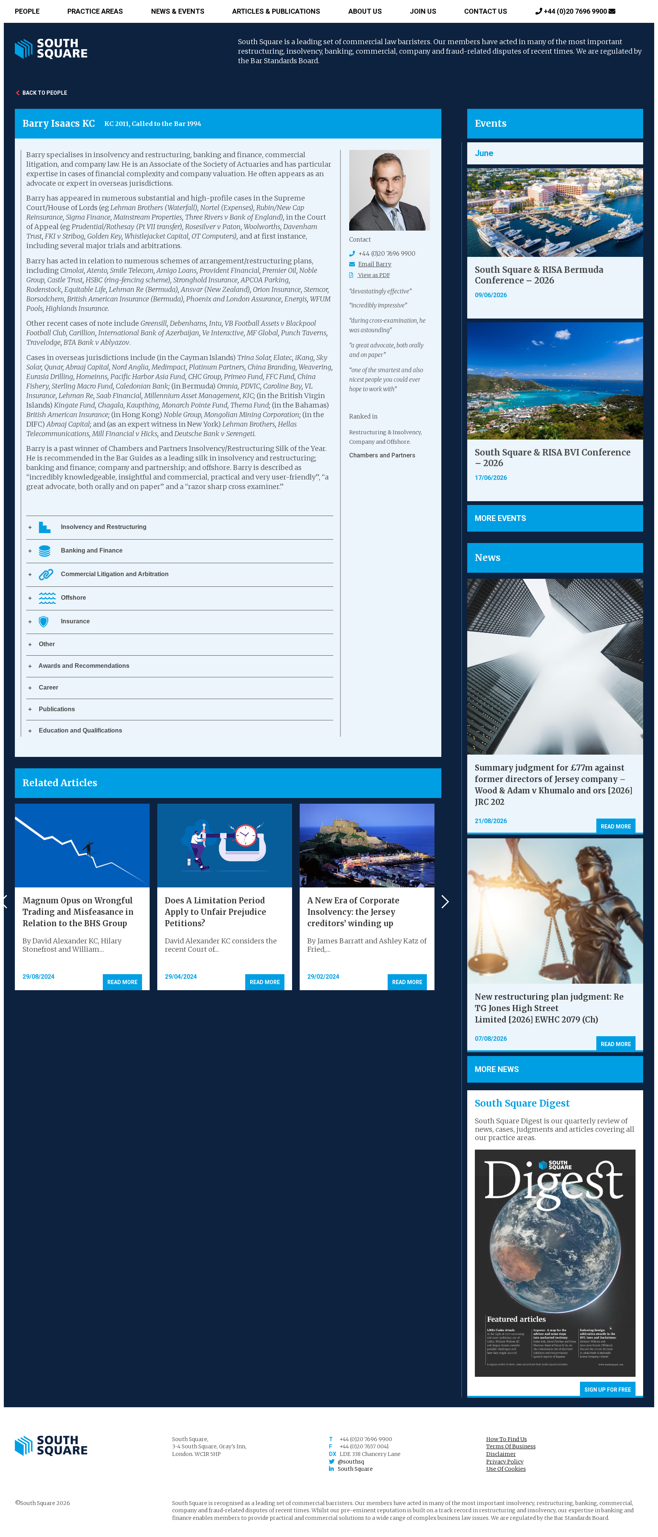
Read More (122, 982)
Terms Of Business (511, 1446)
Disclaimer (501, 1454)
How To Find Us (506, 1439)
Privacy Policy (505, 1461)
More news (497, 1069)
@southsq (351, 1461)
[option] (389, 444)
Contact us (485, 11)
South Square (355, 1468)
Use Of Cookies (506, 1468)
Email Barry (374, 264)
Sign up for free (608, 1390)
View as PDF (373, 275)
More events (500, 518)
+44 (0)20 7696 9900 (575, 11)
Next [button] (442, 901)
